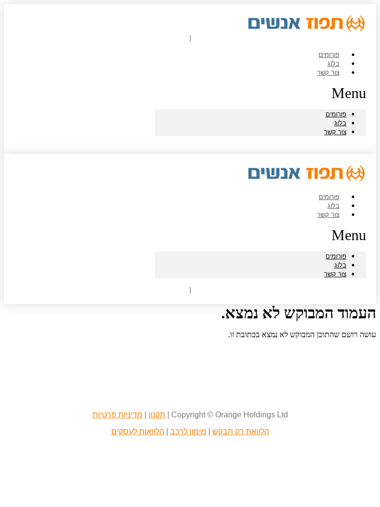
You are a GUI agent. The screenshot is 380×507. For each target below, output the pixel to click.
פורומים (336, 114)
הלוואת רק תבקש (240, 431)
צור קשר (328, 72)
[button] (260, 93)
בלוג (340, 123)
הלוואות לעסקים (137, 431)
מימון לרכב (188, 431)
